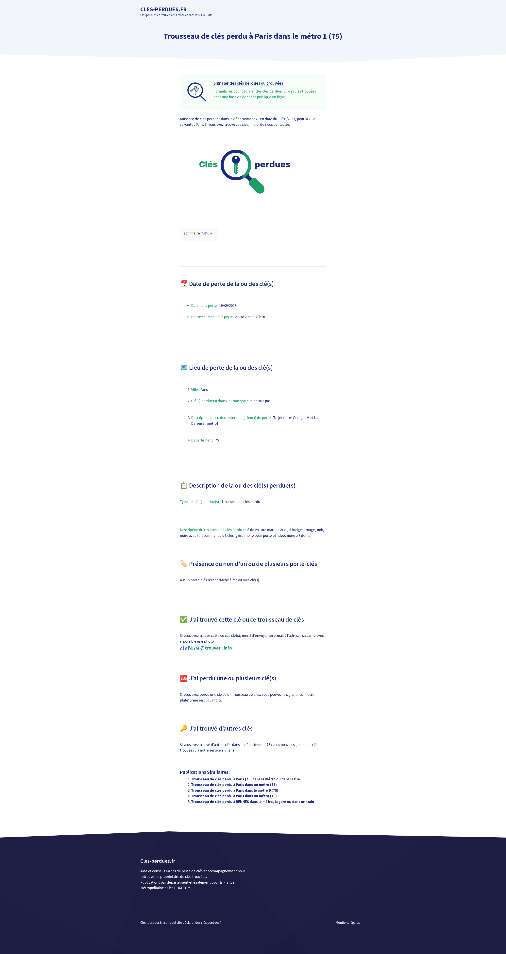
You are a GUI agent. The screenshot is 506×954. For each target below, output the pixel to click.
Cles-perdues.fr (163, 9)
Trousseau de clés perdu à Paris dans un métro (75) (234, 784)
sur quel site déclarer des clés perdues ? (193, 922)
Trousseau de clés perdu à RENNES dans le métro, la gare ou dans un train (252, 801)
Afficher (208, 233)
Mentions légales (348, 922)
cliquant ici (212, 700)
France (228, 882)
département (177, 882)
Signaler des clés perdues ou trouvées (248, 83)
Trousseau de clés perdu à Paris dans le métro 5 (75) (234, 790)
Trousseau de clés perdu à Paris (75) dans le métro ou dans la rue (245, 779)
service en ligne (222, 750)
